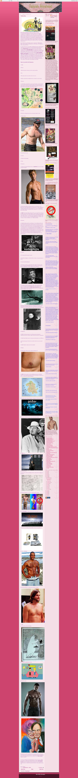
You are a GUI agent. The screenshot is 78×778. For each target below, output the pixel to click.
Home (32, 769)
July (48, 484)
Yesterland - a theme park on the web (52, 457)
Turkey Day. (23, 15)
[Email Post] (43, 767)
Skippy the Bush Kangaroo (50, 454)
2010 (47, 490)
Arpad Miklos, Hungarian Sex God (51, 446)
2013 (47, 474)
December (49, 477)
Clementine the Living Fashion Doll (51, 452)
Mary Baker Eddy (49, 449)
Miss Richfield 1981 (49, 456)
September (49, 482)
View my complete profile (50, 23)
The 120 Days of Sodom (50, 450)
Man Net (47, 448)
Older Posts (41, 769)
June (48, 485)
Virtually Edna (48, 462)
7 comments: (40, 767)
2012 (47, 475)
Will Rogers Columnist (49, 455)
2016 (47, 472)
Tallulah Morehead (54, 15)
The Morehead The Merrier (31, 3)
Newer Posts (23, 769)
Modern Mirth (48, 460)
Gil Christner (48, 453)
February (48, 489)
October (48, 481)
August (48, 483)
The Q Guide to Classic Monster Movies (52, 447)
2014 (47, 473)
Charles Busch (48, 458)
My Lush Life (48, 451)
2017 (47, 471)
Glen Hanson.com (49, 459)
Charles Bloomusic (49, 463)
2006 (47, 495)
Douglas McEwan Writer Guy (50, 461)
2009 (47, 491)
